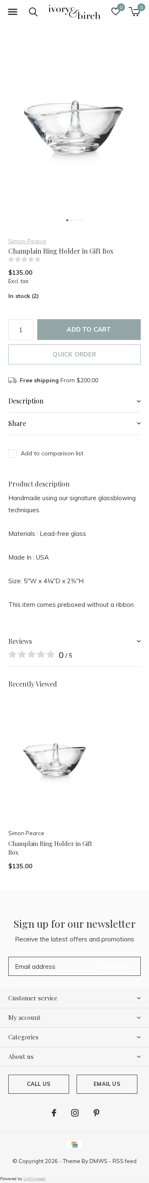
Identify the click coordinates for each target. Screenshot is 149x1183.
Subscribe (116, 966)
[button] (12, 12)
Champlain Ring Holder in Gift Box (50, 847)
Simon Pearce (27, 241)
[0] (134, 11)
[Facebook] (54, 1113)
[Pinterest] (96, 1113)
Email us (107, 1083)
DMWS (98, 1161)
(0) (46, 259)
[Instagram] (75, 1113)
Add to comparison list (52, 453)
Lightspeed (35, 1178)
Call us (38, 1083)
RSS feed (125, 1161)
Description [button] (25, 400)
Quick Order (74, 354)
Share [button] (17, 423)
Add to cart (89, 329)
